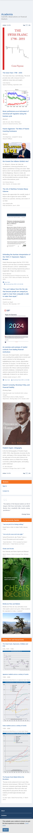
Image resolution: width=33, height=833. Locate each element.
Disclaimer (4, 815)
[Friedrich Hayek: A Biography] (16, 424)
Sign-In (5, 486)
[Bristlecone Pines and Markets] (16, 623)
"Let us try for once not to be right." (13, 534)
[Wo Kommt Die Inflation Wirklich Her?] (16, 150)
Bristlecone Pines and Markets (11, 604)
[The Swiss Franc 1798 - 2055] (16, 48)
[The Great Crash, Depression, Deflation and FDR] (16, 660)
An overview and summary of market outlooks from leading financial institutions (15, 349)
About (3, 810)
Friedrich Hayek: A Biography (12, 448)
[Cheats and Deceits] (16, 578)
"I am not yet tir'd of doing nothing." (13, 524)
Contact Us (6, 491)
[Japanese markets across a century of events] (16, 701)
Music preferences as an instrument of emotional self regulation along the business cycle (16, 113)
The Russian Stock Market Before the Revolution (13, 778)
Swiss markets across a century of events (14, 725)
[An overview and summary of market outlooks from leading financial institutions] (16, 326)
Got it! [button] (5, 829)
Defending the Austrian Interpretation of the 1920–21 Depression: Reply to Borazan (16, 257)
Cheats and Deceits (8, 548)
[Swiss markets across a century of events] (16, 752)
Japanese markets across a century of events (16, 674)
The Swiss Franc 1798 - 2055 (12, 73)
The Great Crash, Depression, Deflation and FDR (15, 645)
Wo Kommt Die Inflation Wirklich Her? (16, 161)
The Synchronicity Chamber (11, 520)
